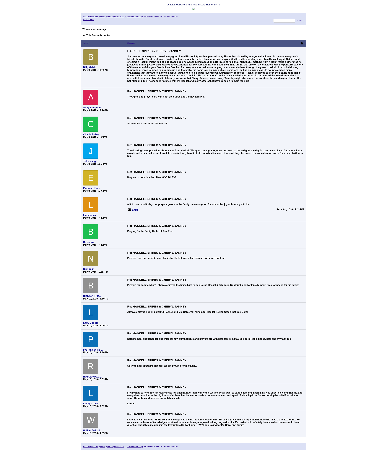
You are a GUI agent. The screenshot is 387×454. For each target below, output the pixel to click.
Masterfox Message (135, 16)
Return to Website (90, 16)
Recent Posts (88, 20)
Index (102, 16)
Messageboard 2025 (115, 16)
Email (135, 209)
